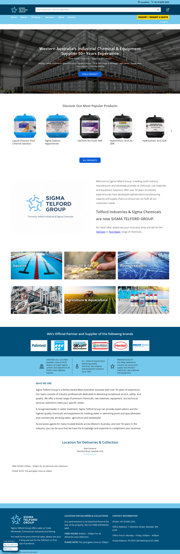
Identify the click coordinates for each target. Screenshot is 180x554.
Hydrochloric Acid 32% (154, 140)
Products (36, 17)
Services (50, 17)
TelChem (100, 231)
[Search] (158, 9)
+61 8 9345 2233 (161, 2)
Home (14, 17)
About (24, 17)
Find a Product (90, 74)
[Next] (171, 130)
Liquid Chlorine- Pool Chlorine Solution (23, 142)
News (61, 17)
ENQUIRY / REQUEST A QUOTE (153, 17)
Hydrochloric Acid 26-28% (121, 142)
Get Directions (90, 454)
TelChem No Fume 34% (89, 140)
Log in (164, 21)
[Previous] (8, 130)
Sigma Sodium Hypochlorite (52, 142)
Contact (71, 17)
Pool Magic (115, 231)
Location (145, 2)
